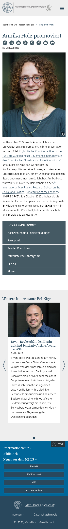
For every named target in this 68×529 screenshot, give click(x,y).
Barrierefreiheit (34, 490)
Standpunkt (14, 240)
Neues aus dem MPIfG (19, 459)
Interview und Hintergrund (23, 256)
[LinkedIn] (11, 42)
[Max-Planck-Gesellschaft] (20, 505)
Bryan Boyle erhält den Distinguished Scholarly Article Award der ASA (33, 345)
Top (61, 444)
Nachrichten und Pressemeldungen (28, 232)
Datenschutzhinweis (45, 514)
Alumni (11, 271)
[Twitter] (25, 42)
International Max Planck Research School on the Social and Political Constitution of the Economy (31, 190)
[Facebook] (4, 42)
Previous (4, 366)
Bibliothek (10, 454)
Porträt (11, 263)
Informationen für (16, 448)
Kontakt (34, 466)
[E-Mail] (45, 42)
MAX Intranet (34, 474)
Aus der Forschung (18, 248)
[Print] (52, 42)
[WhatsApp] (32, 42)
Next (63, 366)
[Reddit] (18, 42)
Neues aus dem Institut (21, 225)
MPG (34, 482)
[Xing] (38, 42)
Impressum (17, 514)
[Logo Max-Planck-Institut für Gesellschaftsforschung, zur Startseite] (27, 7)
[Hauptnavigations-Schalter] (62, 8)
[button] (63, 134)
